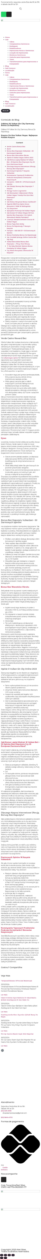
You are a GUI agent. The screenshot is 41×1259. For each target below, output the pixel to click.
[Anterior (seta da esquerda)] (1, 1258)
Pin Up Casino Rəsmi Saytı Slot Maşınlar (17, 1034)
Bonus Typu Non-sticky (15, 224)
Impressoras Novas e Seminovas (21, 50)
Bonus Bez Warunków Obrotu (18, 155)
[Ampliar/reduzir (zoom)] (13, 1255)
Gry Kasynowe (12, 208)
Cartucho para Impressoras (19, 57)
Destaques (13, 46)
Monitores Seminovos (17, 55)
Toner (11, 59)
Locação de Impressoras (18, 53)
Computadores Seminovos (19, 44)
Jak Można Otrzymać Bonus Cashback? (21, 202)
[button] (1, 972)
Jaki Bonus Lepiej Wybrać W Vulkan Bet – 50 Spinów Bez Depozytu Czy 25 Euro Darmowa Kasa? (21, 162)
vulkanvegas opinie (10, 358)
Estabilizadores (15, 48)
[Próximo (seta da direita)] (5, 1258)
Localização (9, 70)
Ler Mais (4, 995)
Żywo (9, 149)
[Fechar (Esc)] (1, 1255)
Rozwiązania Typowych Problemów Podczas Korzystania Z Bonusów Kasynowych (20, 177)
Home (7, 37)
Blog (7, 66)
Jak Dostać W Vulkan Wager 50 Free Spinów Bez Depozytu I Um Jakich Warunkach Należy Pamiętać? (20, 215)
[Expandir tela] (9, 1255)
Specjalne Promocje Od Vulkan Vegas (21, 211)
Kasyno (9, 199)
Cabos (11, 42)
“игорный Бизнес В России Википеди (16, 981)
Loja (6, 39)
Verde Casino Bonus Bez (16, 146)
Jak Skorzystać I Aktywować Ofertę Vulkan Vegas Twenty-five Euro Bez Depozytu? (20, 195)
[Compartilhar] (5, 1255)
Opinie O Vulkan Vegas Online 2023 (20, 157)
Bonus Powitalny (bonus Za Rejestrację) (21, 235)
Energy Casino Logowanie (16, 191)
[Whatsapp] (3, 14)
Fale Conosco (10, 68)
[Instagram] (9, 14)
